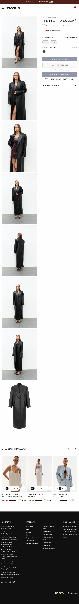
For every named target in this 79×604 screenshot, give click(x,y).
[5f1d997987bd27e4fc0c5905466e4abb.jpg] (19, 198)
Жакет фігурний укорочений (60, 496)
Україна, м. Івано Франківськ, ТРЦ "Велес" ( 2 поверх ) (7, 544)
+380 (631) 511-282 (7, 577)
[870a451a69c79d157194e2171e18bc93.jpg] (19, 406)
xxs (32, 488)
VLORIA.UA (4, 593)
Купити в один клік (59, 75)
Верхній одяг (52, 17)
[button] (59, 85)
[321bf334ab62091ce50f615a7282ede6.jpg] (19, 354)
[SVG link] (3, 8)
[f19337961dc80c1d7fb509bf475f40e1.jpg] (19, 302)
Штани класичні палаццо (35, 496)
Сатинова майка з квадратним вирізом (12, 496)
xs (7, 488)
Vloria (44, 17)
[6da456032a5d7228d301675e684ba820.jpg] (19, 42)
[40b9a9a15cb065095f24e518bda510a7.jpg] (19, 94)
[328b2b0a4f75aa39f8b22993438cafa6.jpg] (19, 250)
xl (17, 488)
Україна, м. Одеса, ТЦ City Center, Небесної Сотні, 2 (9, 557)
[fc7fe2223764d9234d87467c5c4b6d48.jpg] (19, 146)
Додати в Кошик (60, 59)
